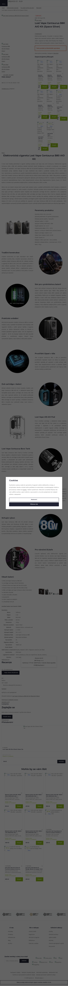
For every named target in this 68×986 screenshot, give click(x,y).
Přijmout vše (34, 504)
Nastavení (34, 499)
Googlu (25, 489)
